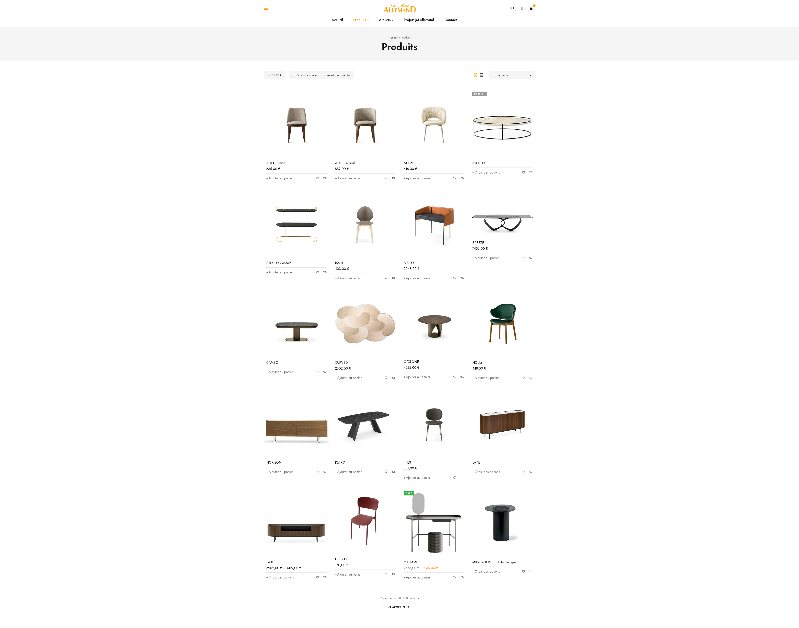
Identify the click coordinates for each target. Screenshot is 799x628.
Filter (276, 75)
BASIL (339, 263)
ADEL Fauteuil (345, 163)
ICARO (340, 462)
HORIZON (274, 462)
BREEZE (478, 242)
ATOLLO (478, 163)
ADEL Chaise (275, 163)
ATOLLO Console (279, 263)
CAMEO (272, 362)
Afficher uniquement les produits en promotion (324, 75)
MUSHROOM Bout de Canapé (494, 562)
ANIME (409, 163)
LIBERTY (341, 559)
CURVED (341, 362)
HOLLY (477, 362)
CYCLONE (411, 361)
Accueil (393, 38)
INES (407, 462)
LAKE (476, 462)
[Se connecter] (522, 8)
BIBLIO (409, 263)
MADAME (411, 562)
